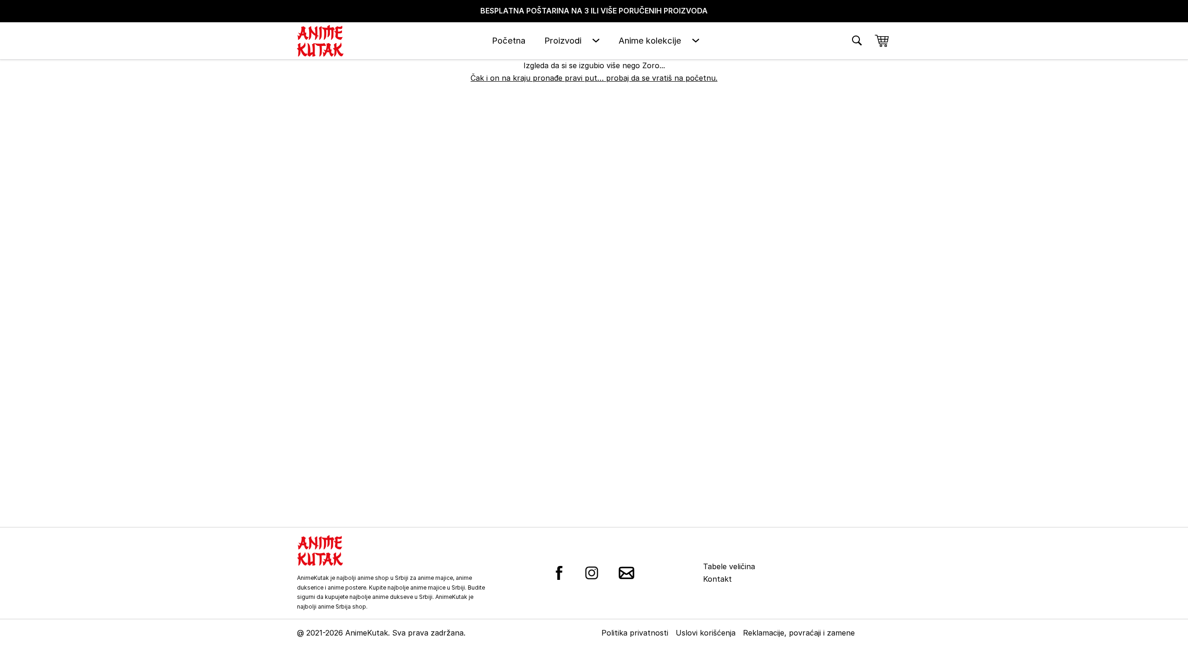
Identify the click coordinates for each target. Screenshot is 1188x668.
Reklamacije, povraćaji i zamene (799, 632)
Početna (508, 40)
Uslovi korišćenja (706, 632)
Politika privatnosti (634, 632)
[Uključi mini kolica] (882, 41)
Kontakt (717, 579)
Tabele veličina (729, 566)
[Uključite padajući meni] (596, 40)
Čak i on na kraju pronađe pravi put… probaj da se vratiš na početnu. (594, 78)
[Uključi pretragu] (857, 40)
